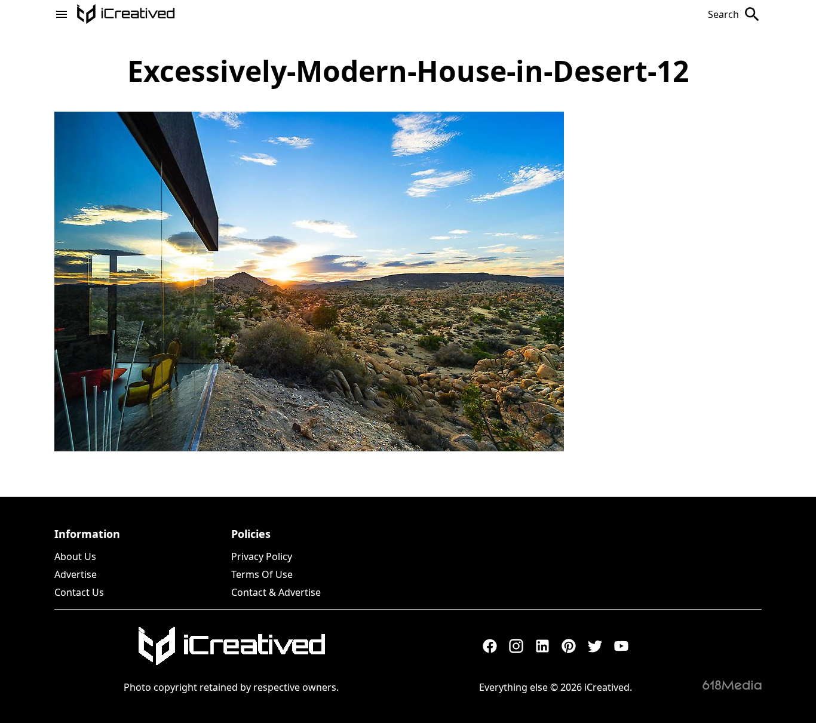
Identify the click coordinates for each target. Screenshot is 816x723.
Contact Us (79, 592)
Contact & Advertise (276, 592)
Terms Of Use (262, 574)
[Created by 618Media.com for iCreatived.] (732, 685)
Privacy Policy (261, 556)
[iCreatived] (231, 646)
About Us (75, 556)
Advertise (75, 574)
